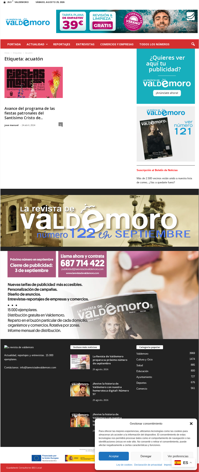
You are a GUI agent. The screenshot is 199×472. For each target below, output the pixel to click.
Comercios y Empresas (117, 44)
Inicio (6, 53)
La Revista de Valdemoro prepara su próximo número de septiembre (110, 360)
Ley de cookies (124, 464)
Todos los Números (154, 44)
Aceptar (114, 456)
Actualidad (35, 44)
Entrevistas (85, 44)
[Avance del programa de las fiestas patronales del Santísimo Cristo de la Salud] (33, 82)
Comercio (141, 388)
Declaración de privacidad (148, 464)
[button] (191, 424)
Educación (142, 371)
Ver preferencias (178, 456)
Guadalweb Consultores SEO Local (24, 467)
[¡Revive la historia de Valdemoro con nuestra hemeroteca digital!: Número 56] (80, 419)
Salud (139, 365)
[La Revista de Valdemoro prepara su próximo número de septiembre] (80, 361)
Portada (14, 44)
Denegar (146, 456)
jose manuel (11, 125)
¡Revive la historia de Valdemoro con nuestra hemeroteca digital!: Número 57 (111, 389)
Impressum (170, 464)
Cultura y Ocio (144, 359)
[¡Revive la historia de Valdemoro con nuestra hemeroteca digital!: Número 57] (80, 389)
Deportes (141, 382)
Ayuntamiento (144, 377)
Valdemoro (142, 353)
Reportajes (61, 44)
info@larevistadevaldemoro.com (38, 367)
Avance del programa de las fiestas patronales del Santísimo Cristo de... (29, 113)
